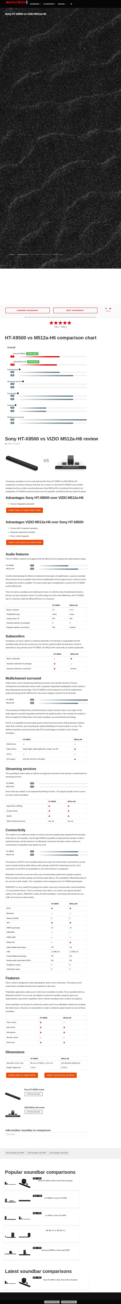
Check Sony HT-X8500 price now (24, 510)
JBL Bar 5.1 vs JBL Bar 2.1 (55, 1230)
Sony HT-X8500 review (34, 1090)
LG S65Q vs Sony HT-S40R (55, 1215)
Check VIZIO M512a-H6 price (60, 1075)
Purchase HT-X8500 (52, 1302)
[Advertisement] (60, 286)
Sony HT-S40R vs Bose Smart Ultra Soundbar (55, 1181)
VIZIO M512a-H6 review (34, 1108)
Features (10, 405)
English (61, 4)
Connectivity (11, 393)
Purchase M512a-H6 (69, 1302)
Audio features (12, 369)
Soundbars (34, 4)
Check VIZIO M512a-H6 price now (24, 542)
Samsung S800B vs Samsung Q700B (55, 1250)
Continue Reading (34, 1094)
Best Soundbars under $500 (15, 1153)
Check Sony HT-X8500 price (22, 1075)
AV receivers (48, 4)
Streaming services (14, 381)
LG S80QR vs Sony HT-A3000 (55, 1198)
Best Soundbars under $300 (37, 1153)
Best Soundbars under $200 (59, 1153)
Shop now (32, 354)
